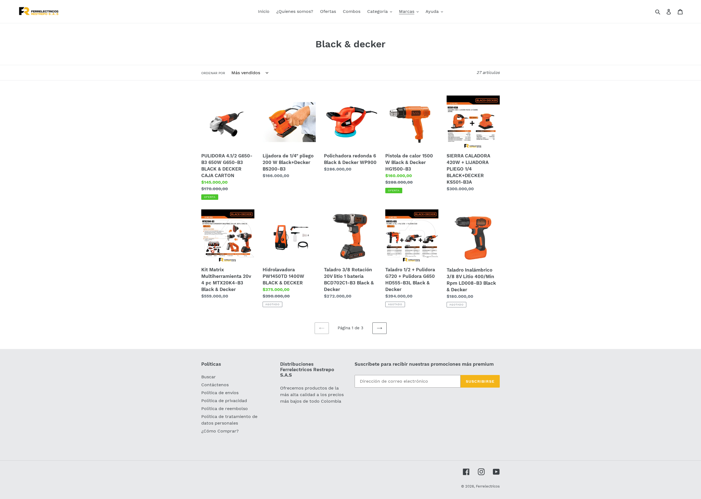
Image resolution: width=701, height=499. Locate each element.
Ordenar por (213, 73)
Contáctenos (215, 384)
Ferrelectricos (488, 486)
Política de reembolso (224, 408)
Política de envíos (220, 392)
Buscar (208, 376)
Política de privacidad (224, 400)
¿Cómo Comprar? (220, 431)
